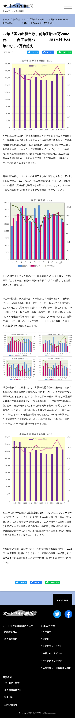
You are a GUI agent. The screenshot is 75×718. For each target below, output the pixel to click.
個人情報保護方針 (13, 690)
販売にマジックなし (52, 646)
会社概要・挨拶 (12, 683)
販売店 (16, 19)
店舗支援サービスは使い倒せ (57, 668)
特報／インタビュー (52, 653)
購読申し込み (10, 631)
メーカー (47, 631)
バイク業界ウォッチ (52, 660)
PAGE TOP (62, 599)
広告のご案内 (10, 639)
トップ (6, 19)
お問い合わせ (10, 704)
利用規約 (8, 697)
